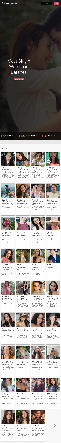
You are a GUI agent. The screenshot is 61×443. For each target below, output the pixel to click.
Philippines (37, 142)
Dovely (34, 426)
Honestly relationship (6, 333)
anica (49, 168)
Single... (18, 269)
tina (33, 168)
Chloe (4, 168)
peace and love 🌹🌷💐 (52, 366)
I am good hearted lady (51, 237)
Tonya (49, 361)
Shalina (19, 200)
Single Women (27, 142)
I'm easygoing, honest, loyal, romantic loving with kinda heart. (8, 336)
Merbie (4, 329)
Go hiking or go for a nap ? (22, 237)
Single (18, 430)
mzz (48, 297)
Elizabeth (5, 232)
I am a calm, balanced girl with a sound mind (8, 269)
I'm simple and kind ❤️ (7, 303)
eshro (34, 393)
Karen (19, 264)
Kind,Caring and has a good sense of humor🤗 (8, 172)
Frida (34, 200)
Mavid (4, 297)
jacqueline (35, 361)
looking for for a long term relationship (53, 204)
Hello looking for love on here (38, 430)
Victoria (20, 232)
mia (3, 393)
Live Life (3, 237)
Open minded (50, 333)
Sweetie (35, 297)
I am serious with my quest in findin (23, 398)
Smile (19, 426)
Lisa (33, 329)
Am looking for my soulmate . (38, 333)
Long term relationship (21, 333)
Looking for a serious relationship (38, 172)
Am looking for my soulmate (23, 172)
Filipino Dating (18, 142)
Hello (3, 301)
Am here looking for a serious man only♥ (8, 366)
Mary (49, 329)
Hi (47, 269)
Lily (48, 232)
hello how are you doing (37, 398)
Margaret (5, 361)
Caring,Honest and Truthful (52, 398)
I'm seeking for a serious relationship (8, 430)
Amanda (20, 329)
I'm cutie (49, 301)
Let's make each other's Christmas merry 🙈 (8, 204)
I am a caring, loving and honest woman (52, 271)
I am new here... (35, 237)
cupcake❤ (20, 297)
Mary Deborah (7, 264)
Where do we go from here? (22, 366)
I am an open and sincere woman (38, 301)
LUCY (19, 361)
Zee (3, 200)
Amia (34, 232)
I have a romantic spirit (36, 366)
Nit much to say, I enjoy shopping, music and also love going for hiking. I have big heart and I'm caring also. (23, 369)
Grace (34, 264)
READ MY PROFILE (51, 172)
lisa (18, 168)
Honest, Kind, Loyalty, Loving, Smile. (38, 269)
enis (48, 393)
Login (56, 3)
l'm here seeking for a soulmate (8, 398)
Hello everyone (35, 204)
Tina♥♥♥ (20, 393)
